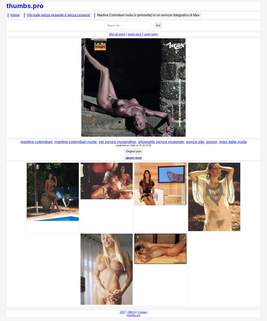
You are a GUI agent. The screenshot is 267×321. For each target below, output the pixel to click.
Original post (133, 151)
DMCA (132, 312)
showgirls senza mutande (161, 142)
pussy (211, 142)
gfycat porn (117, 34)
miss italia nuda (233, 142)
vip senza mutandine (117, 142)
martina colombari (36, 142)
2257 (123, 312)
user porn (151, 34)
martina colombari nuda (75, 142)
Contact (142, 312)
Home (15, 15)
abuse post (133, 158)
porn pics (134, 34)
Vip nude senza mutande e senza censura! (58, 15)
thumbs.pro (25, 6)
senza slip (195, 142)
